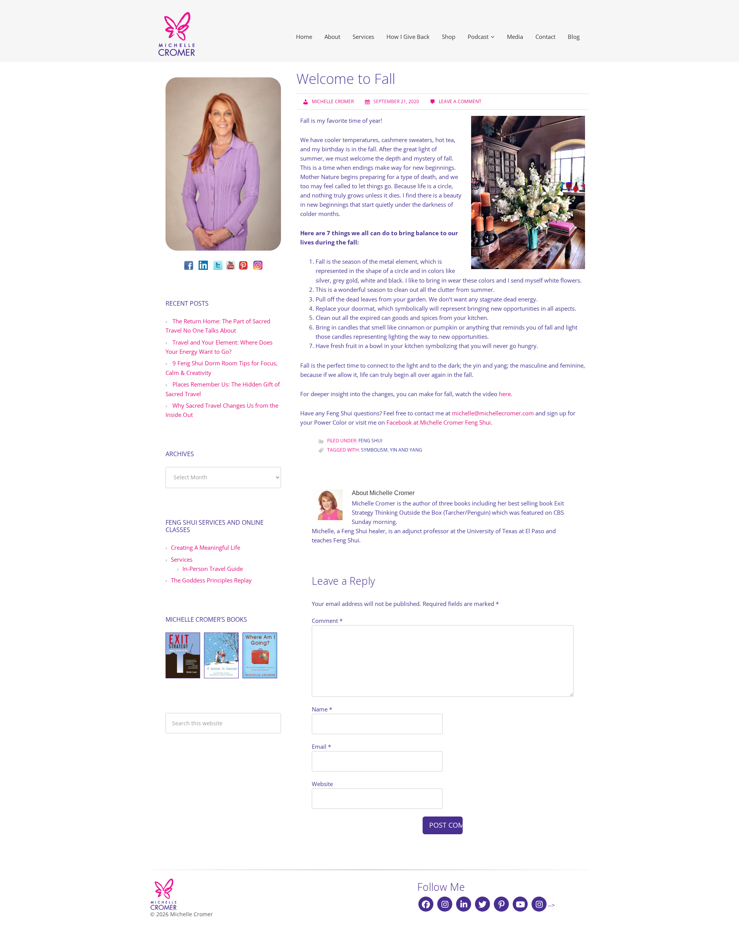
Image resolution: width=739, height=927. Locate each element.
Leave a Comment (460, 101)
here (505, 394)
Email (321, 746)
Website (322, 784)
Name (322, 709)
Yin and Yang (406, 450)
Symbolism (374, 450)
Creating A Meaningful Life (205, 547)
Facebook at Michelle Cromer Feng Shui (438, 422)
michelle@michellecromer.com (493, 413)
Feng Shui (370, 440)
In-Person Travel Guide (212, 568)
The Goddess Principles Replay (211, 580)
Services (181, 559)
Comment (327, 620)
